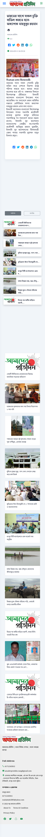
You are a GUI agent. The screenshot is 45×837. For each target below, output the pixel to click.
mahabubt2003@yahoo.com (13, 800)
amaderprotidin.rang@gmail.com (18, 771)
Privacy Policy (9, 813)
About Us (6, 808)
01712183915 (10, 766)
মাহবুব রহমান (6, 792)
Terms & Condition (20, 808)
